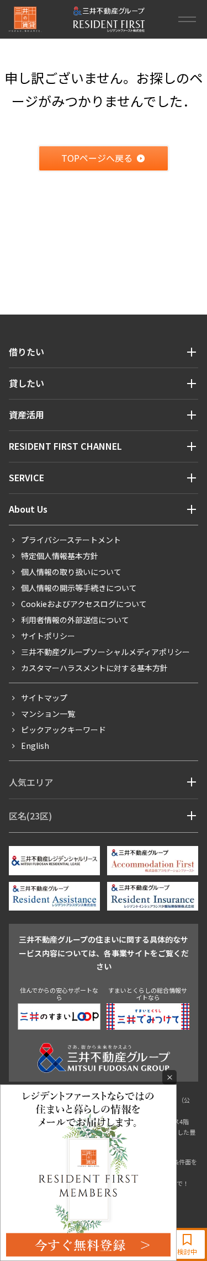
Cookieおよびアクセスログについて (84, 603)
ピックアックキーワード (63, 729)
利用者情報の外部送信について (75, 619)
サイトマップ (44, 697)
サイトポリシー (48, 635)
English (35, 745)
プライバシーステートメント (71, 539)
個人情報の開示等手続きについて (79, 587)
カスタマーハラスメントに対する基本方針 (94, 667)
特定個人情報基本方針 (59, 555)
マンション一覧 (48, 713)
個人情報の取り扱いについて (71, 571)
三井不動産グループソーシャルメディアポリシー (105, 651)
